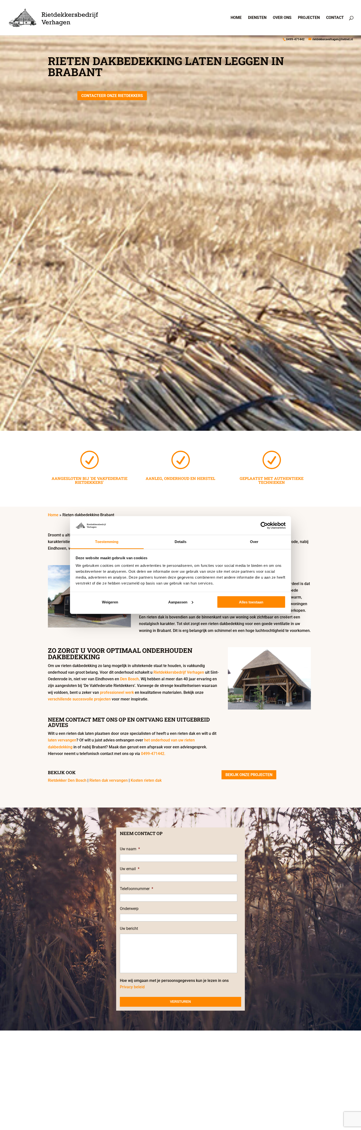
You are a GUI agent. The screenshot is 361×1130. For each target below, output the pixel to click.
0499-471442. (153, 753)
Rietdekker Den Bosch (67, 780)
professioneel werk (117, 692)
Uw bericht (129, 928)
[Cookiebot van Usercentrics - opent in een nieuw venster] (264, 525)
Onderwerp (129, 908)
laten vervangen (62, 740)
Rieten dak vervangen (108, 780)
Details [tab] (181, 542)
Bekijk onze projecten (248, 774)
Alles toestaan (251, 602)
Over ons (282, 18)
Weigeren (110, 602)
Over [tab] (254, 542)
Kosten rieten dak (146, 780)
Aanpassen (177, 602)
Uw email (129, 868)
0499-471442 (295, 39)
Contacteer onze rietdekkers (112, 95)
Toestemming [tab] (106, 542)
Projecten (309, 18)
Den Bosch (129, 679)
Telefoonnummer (136, 888)
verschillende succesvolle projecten (79, 699)
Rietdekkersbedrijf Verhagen (178, 672)
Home (236, 18)
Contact (335, 18)
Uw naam (130, 849)
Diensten (257, 18)
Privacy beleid (132, 987)
